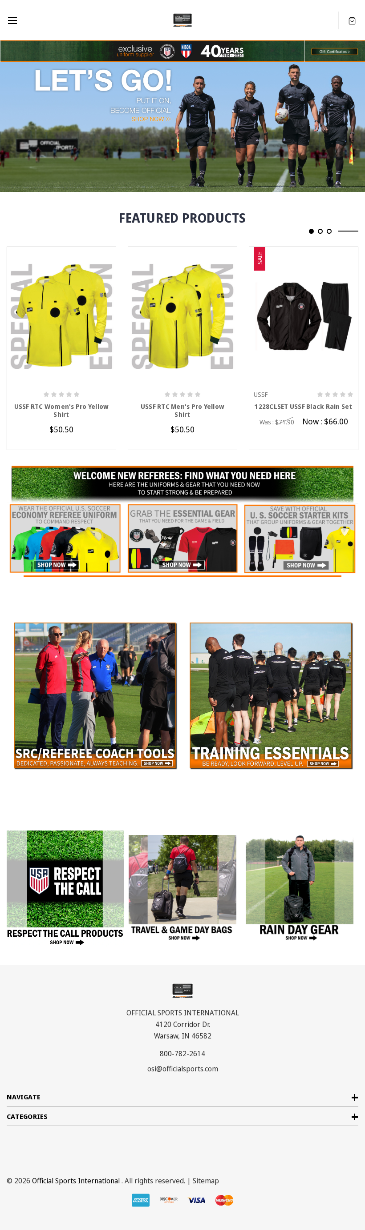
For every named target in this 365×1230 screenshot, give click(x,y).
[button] (334, 51)
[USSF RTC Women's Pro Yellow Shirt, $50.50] (61, 316)
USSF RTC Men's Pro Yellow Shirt (182, 411)
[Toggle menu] (12, 20)
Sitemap (206, 1181)
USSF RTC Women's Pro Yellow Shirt (61, 411)
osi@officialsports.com (182, 1069)
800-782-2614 (182, 1053)
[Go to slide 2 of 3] (320, 231)
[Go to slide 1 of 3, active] (311, 231)
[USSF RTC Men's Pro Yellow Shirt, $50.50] (182, 316)
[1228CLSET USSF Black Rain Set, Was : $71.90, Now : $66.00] (304, 316)
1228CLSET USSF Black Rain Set (303, 407)
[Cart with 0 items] (352, 20)
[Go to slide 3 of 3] (329, 231)
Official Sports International (76, 1181)
